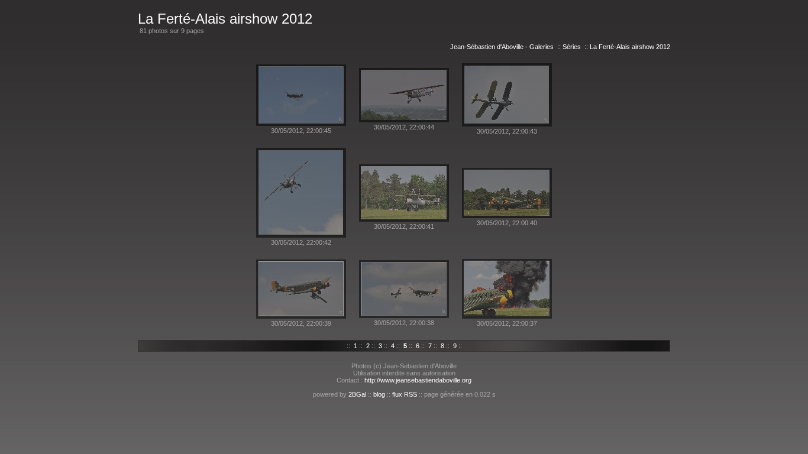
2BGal (357, 394)
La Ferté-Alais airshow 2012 (630, 46)
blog (379, 394)
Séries (572, 46)
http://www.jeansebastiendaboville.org (417, 380)
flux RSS (404, 394)
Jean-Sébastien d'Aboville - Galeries (502, 46)
